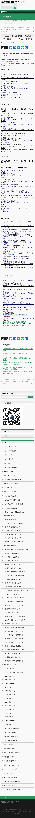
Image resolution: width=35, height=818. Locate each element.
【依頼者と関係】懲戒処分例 (12, 530)
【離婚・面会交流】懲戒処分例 (13, 642)
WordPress (11, 811)
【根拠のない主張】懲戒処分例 (13, 605)
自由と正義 (7, 463)
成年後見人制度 (8, 773)
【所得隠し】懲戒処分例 (11, 594)
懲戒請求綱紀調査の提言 (11, 748)
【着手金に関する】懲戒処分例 (13, 635)
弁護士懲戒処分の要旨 (10, 467)
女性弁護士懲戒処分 (10, 496)
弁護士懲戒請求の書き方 (11, 740)
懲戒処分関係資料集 (10, 761)
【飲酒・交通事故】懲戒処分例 (13, 646)
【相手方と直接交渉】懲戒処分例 (14, 627)
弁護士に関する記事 (10, 451)
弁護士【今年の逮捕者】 (11, 492)
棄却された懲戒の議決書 (11, 765)
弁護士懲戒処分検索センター (12, 479)
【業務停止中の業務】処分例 (12, 553)
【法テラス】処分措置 (10, 769)
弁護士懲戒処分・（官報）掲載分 (14, 504)
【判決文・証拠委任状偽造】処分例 (15, 572)
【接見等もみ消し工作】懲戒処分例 (15, 616)
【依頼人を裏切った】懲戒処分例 (14, 575)
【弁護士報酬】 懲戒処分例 (12, 564)
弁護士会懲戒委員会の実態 (12, 753)
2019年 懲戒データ (9, 698)
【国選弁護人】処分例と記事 (12, 568)
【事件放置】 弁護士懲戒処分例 (13, 523)
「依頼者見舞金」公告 (10, 488)
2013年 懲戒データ (9, 720)
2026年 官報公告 (9, 668)
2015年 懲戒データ (9, 713)
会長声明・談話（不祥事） (12, 483)
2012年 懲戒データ (9, 724)
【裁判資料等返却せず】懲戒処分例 (15, 620)
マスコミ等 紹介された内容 (12, 789)
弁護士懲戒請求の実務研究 (12, 728)
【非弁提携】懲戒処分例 (11, 557)
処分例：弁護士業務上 (10, 545)
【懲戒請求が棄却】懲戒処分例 (13, 661)
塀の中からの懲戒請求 (10, 785)
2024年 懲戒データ (9, 680)
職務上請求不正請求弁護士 (12, 781)
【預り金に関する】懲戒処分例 (13, 631)
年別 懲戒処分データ (15, 20)
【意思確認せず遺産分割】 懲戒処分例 (16, 590)
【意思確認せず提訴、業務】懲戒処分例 (16, 549)
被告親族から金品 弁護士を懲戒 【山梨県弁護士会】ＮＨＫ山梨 (26, 29)
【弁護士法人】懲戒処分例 (12, 657)
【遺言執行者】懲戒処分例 (12, 586)
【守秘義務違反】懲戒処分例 (12, 538)
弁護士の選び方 (8, 459)
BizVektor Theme (21, 811)
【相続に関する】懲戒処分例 (12, 583)
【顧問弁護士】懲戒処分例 (12, 653)
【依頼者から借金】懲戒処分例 (13, 601)
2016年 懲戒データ (9, 709)
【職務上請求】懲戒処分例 (12, 609)
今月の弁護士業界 (9, 475)
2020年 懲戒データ (9, 694)
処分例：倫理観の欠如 (10, 508)
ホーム (4, 797)
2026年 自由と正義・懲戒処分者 (14, 672)
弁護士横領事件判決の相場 (12, 500)
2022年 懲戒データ (9, 687)
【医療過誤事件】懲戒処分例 (12, 560)
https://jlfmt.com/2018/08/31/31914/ (14, 325)
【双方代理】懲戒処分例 (11, 612)
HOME (2, 20)
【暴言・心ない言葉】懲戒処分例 (14, 512)
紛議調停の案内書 (9, 744)
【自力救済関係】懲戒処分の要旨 (14, 598)
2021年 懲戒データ (9, 691)
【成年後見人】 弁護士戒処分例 (13, 542)
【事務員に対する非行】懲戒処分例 (15, 638)
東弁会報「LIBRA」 (10, 471)
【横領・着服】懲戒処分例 (12, 527)
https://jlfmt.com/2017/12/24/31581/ (14, 322)
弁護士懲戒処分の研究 (10, 732)
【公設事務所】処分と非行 (12, 624)
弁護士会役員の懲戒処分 (11, 777)
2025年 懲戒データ (9, 676)
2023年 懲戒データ (9, 683)
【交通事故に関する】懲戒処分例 (14, 649)
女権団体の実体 (8, 455)
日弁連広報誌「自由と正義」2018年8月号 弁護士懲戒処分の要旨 (9, 29)
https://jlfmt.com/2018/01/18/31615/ (12, 61)
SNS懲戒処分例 (9, 516)
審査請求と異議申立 (10, 757)
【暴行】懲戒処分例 (10, 519)
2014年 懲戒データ (9, 717)
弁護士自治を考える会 (13, 1)
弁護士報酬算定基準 (10, 447)
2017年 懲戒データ (9, 705)
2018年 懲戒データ (25, 20)
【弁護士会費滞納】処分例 (12, 579)
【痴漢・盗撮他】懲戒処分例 (12, 534)
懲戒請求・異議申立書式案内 (12, 736)
